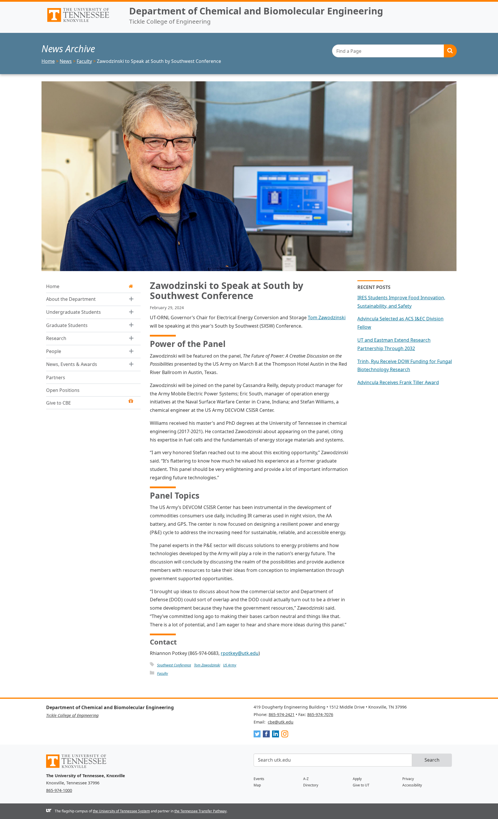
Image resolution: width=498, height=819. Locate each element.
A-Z (306, 778)
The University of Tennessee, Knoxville (83, 21)
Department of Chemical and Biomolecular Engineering (256, 11)
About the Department (71, 299)
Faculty (162, 673)
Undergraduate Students (73, 312)
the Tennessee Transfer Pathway (200, 811)
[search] (394, 50)
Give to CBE (58, 403)
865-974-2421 (282, 714)
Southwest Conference (174, 665)
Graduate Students (67, 325)
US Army (229, 665)
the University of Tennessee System (121, 811)
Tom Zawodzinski (327, 317)
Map (257, 785)
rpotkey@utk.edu (240, 653)
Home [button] (52, 286)
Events (259, 778)
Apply (357, 778)
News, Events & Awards (71, 364)
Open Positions (63, 390)
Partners (55, 377)
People (53, 351)
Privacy (408, 778)
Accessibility (412, 785)
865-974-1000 (59, 790)
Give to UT (361, 785)
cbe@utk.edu (280, 722)
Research (56, 338)
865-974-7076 (320, 714)
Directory (310, 785)
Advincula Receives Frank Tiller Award (398, 382)
